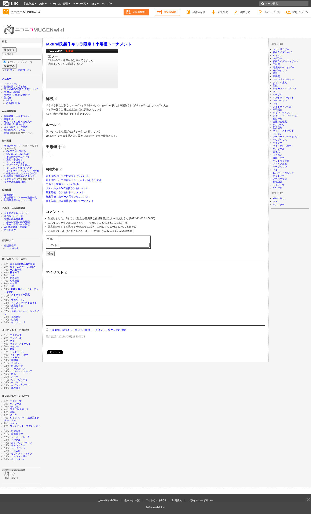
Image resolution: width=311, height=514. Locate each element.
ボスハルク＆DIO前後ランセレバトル (67, 188)
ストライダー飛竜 (20, 294)
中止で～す (16, 335)
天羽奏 (276, 64)
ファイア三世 (280, 163)
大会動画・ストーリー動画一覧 (20, 197)
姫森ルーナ (17, 366)
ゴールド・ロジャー (283, 79)
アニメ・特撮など (15, 162)
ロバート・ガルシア (21, 371)
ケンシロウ (17, 382)
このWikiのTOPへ (108, 500)
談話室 (7, 97)
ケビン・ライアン (20, 385)
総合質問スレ (13, 103)
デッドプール (17, 352)
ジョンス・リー (19, 456)
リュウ (14, 297)
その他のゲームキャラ (18, 156)
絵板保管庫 (10, 245)
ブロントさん (18, 300)
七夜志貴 (14, 280)
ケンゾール (16, 338)
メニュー (6, 78)
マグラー (277, 58)
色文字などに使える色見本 (18, 121)
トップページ (11, 83)
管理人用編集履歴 (13, 218)
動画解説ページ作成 (14, 130)
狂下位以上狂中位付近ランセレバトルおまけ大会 (74, 180)
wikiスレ (10, 100)
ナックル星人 (280, 82)
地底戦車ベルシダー (283, 67)
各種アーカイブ (12, 145)
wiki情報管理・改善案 (15, 227)
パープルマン (18, 368)
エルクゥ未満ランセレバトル (62, 184)
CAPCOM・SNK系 (16, 151)
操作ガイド (199, 12)
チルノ (14, 308)
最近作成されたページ (16, 213)
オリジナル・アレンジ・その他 (22, 170)
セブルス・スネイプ (21, 453)
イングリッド (18, 322)
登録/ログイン (300, 12)
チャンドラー (18, 445)
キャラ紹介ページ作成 (16, 127)
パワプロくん (280, 139)
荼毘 (12, 412)
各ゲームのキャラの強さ (23, 267)
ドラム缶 (16, 451)
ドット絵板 (12, 248)
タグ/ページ (13, 62)
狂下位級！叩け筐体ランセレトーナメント (70, 200)
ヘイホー (14, 346)
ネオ (275, 169)
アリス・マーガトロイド (24, 303)
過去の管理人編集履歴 (18, 221)
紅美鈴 (14, 319)
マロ (275, 91)
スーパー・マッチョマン (286, 136)
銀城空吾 (277, 181)
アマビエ (16, 440)
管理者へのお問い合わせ (17, 94)
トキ (12, 275)
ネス (275, 201)
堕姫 (13, 374)
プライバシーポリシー (200, 500)
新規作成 (223, 12)
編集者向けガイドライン (17, 116)
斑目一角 (277, 118)
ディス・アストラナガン (286, 115)
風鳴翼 (14, 360)
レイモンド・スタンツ (284, 88)
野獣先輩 (16, 431)
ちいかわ (16, 363)
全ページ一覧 (272, 12)
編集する (245, 12)
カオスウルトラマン (21, 442)
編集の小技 (10, 119)
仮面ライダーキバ (282, 52)
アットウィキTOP (156, 500)
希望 (12, 349)
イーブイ (277, 94)
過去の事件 (10, 230)
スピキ (14, 377)
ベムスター (279, 204)
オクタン (277, 133)
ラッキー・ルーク (20, 437)
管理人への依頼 (12, 92)
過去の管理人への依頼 (18, 224)
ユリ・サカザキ (281, 49)
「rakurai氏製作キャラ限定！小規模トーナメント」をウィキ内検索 (87, 330)
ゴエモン (14, 357)
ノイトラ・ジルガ (282, 106)
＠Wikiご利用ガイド (14, 124)
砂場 (6, 133)
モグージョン (280, 70)
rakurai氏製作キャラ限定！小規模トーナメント (89, 44)
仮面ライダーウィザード (286, 61)
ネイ (12, 341)
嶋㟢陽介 (16, 388)
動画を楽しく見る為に (16, 86)
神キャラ (14, 272)
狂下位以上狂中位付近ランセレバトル (67, 175)
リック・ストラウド (20, 343)
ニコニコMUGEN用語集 (22, 264)
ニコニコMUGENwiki (25, 12)
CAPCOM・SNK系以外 (18, 154)
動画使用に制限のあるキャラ (19, 176)
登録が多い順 (23, 70)
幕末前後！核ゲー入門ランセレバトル (67, 196)
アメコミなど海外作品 (18, 165)
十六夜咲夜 (16, 269)
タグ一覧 (8, 70)
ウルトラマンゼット (283, 97)
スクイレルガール (19, 409)
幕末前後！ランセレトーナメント (65, 192)
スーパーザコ (280, 178)
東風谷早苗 (17, 305)
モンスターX (17, 459)
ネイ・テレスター (19, 354)
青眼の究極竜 (280, 121)
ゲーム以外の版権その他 (19, 168)
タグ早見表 (10, 179)
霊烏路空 (16, 316)
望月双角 (277, 127)
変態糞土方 (17, 434)
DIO (12, 286)
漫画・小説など (14, 159)
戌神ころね (279, 198)
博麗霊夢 (14, 278)
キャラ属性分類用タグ (16, 181)
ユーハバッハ (280, 100)
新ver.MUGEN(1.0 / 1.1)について (21, 89)
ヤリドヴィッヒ (19, 379)
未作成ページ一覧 (13, 216)
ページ (28, 62)
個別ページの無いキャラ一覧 (21, 173)
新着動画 (9, 194)
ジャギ (13, 283)
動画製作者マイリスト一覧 (18, 200)
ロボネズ (277, 55)
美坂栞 (276, 151)
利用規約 (177, 500)
